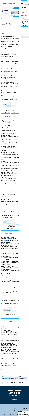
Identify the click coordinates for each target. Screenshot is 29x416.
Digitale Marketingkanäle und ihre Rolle (7, 172)
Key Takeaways (3, 48)
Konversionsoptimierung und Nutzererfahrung (9, 237)
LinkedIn (5, 211)
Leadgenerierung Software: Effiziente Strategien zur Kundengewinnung (9, 3)
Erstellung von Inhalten (4, 150)
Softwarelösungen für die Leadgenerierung (8, 75)
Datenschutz (13, 414)
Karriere (1, 414)
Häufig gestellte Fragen (5, 324)
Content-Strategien (15, 147)
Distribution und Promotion (5, 161)
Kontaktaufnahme (6, 240)
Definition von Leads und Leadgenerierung (7, 58)
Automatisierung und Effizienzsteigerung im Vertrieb (10, 261)
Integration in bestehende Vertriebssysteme (8, 275)
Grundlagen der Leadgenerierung (7, 53)
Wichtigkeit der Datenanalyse (5, 290)
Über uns (4, 414)
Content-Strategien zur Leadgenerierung (8, 146)
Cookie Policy (19, 413)
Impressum (10, 414)
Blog (1, 3)
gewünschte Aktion (17, 243)
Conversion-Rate (10, 86)
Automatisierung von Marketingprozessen (7, 266)
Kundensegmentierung (9, 121)
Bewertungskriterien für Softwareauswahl (7, 90)
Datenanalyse (16, 287)
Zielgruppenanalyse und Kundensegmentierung (9, 120)
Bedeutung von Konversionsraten (6, 242)
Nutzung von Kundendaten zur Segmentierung (8, 135)
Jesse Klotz (4, 18)
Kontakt (7, 414)
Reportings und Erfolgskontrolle (6, 298)
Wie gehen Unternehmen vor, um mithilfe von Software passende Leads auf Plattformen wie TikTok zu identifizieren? (7, 362)
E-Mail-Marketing (4, 177)
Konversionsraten (8, 238)
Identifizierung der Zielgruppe (6, 125)
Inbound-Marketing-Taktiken (5, 188)
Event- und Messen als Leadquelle (6, 199)
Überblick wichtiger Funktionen (6, 80)
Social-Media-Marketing (5, 209)
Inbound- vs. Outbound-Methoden (6, 66)
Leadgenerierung (8, 35)
